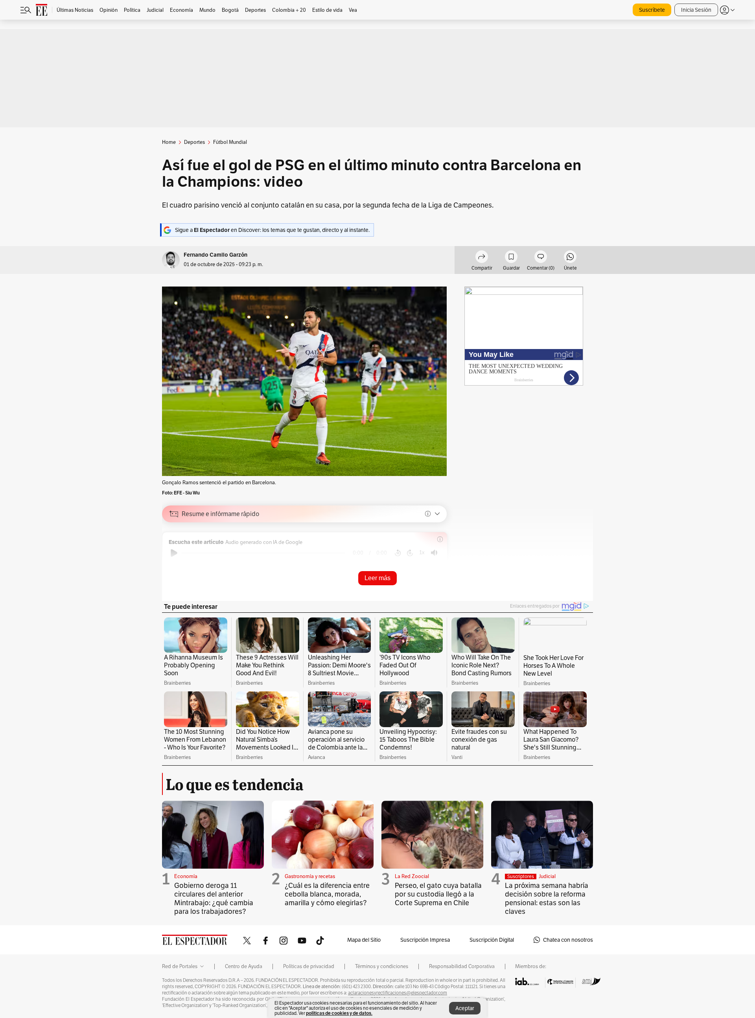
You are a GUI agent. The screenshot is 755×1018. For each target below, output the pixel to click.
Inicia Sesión (696, 9)
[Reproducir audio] (174, 553)
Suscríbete (652, 9)
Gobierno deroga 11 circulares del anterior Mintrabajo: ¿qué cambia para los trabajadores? (213, 898)
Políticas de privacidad (308, 966)
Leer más (377, 578)
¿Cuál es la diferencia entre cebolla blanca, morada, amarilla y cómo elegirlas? (327, 894)
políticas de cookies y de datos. (339, 1013)
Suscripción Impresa (425, 939)
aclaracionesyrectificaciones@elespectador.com (397, 993)
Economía (185, 876)
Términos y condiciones (381, 966)
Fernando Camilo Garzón (215, 255)
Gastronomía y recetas (310, 876)
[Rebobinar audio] (398, 553)
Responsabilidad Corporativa (462, 966)
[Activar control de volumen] (434, 553)
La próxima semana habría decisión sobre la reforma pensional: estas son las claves (546, 898)
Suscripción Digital (492, 939)
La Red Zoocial (412, 876)
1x (422, 552)
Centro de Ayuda (243, 966)
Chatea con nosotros (568, 939)
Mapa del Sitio (364, 939)
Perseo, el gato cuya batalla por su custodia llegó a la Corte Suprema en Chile (438, 894)
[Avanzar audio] (410, 553)
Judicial (547, 876)
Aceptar (464, 1008)
